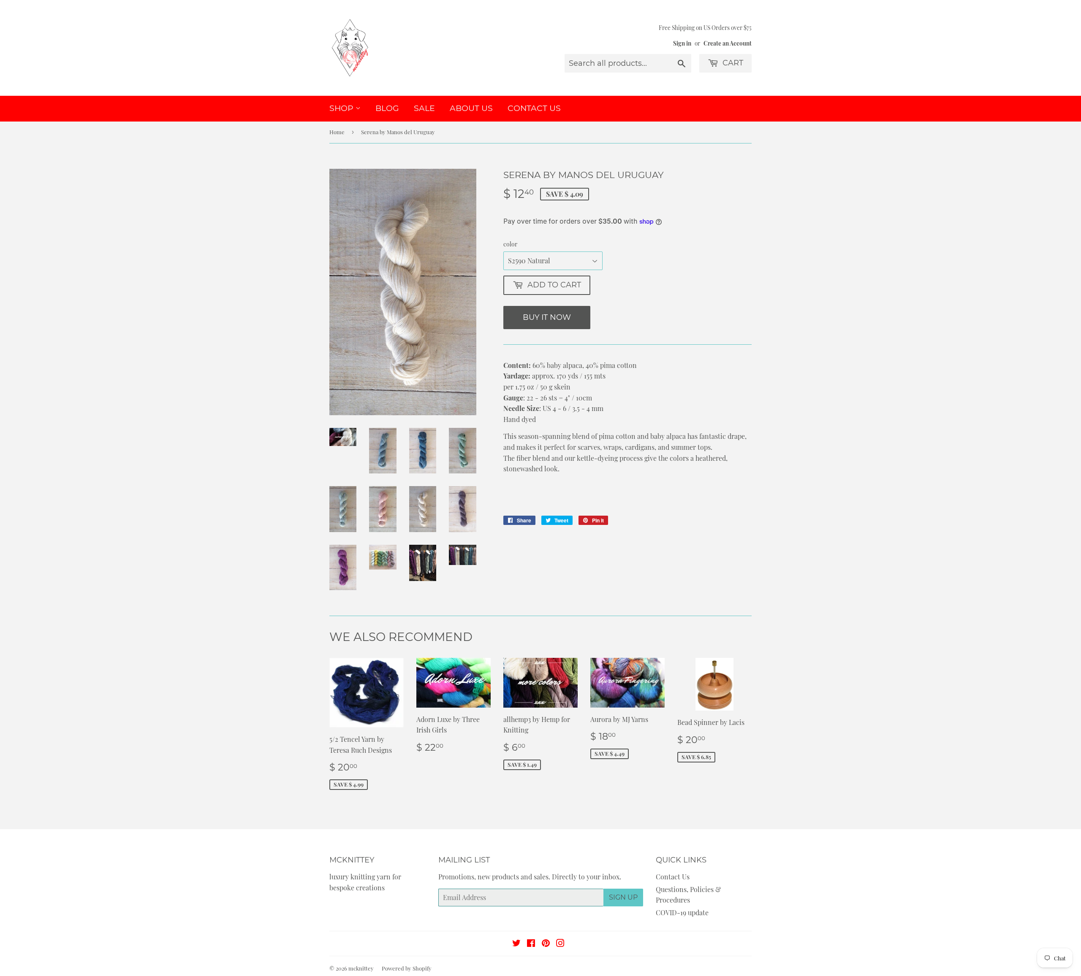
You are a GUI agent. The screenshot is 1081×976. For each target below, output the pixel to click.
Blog (387, 108)
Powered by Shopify (407, 968)
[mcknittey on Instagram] (560, 943)
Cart (731, 63)
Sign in (682, 43)
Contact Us (534, 108)
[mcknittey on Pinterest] (545, 943)
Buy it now (547, 317)
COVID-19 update (682, 912)
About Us (471, 108)
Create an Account (727, 43)
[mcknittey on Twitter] (516, 943)
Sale (424, 108)
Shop (342, 108)
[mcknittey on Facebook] (531, 943)
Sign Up (623, 897)
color (510, 244)
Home (337, 131)
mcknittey (361, 968)
